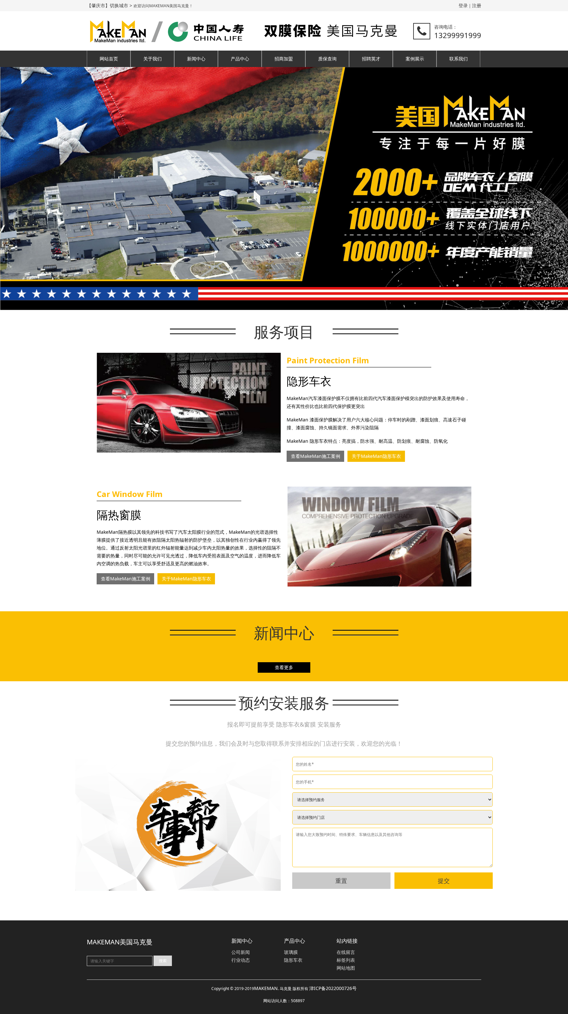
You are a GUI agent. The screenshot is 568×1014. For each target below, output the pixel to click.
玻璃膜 (291, 952)
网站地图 (346, 968)
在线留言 (346, 952)
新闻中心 (196, 59)
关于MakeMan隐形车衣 (376, 456)
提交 (444, 881)
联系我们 (458, 59)
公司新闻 (240, 952)
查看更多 (284, 667)
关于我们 (152, 59)
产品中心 (240, 59)
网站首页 (109, 59)
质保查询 (327, 59)
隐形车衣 (293, 960)
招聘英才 (371, 59)
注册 (476, 5)
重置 (341, 881)
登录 (463, 5)
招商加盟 (283, 59)
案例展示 (415, 59)
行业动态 (240, 960)
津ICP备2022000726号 (333, 988)
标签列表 (346, 960)
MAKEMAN (266, 988)
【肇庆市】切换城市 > (110, 5)
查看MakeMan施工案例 (315, 456)
